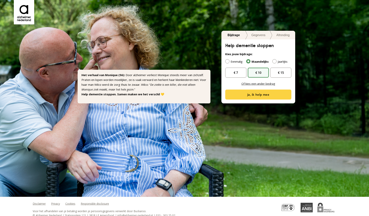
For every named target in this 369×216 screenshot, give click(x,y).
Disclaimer (39, 203)
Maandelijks (260, 61)
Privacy (55, 203)
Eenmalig (237, 61)
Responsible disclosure (95, 203)
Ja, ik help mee (258, 94)
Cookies (70, 203)
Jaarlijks (283, 61)
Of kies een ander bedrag (258, 84)
